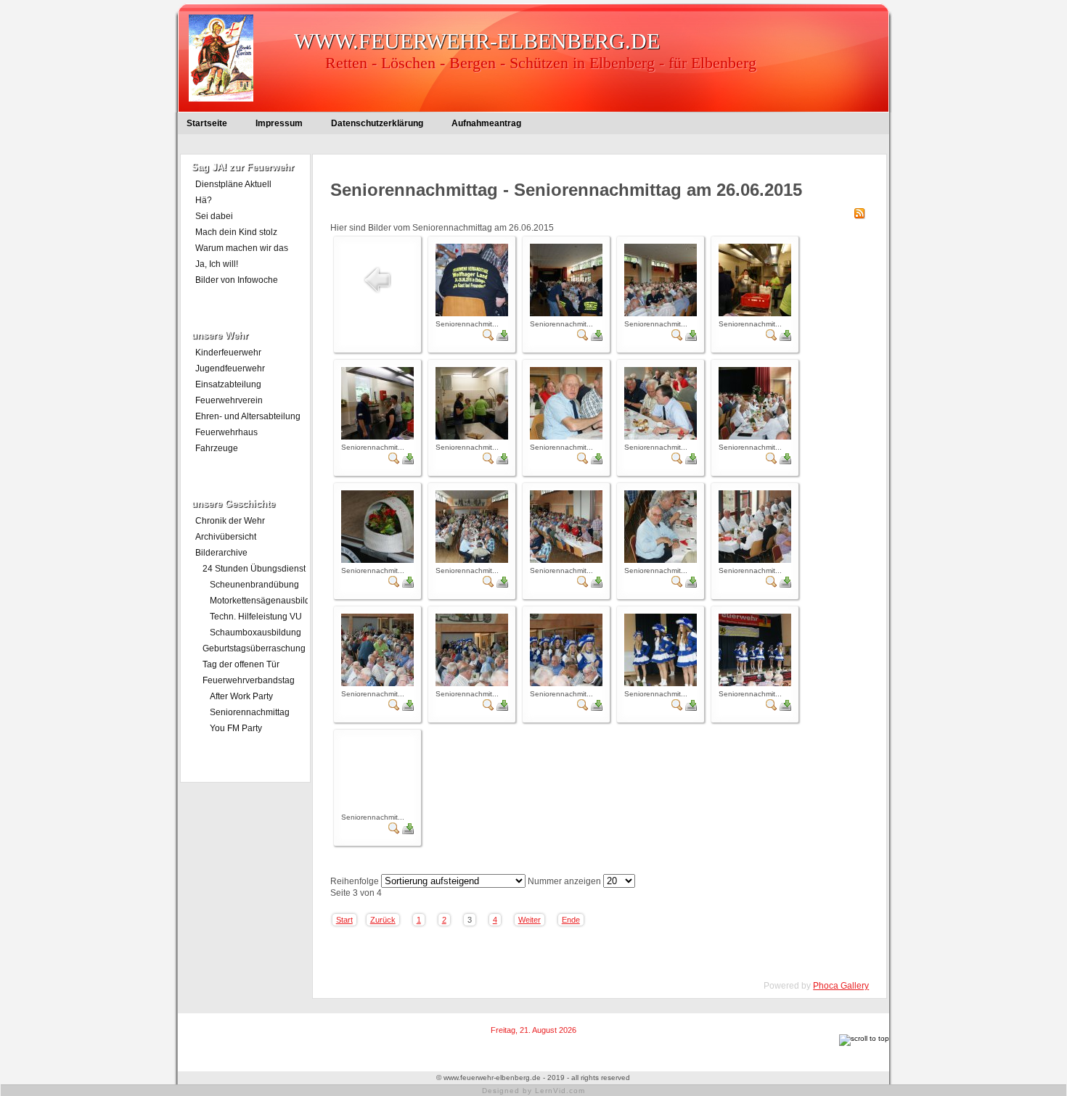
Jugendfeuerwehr (230, 368)
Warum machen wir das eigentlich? (241, 249)
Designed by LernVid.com (533, 1091)
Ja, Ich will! (216, 264)
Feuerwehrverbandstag (249, 680)
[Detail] (488, 338)
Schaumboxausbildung (255, 632)
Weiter (529, 919)
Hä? (203, 200)
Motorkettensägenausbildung (259, 601)
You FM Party (236, 728)
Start (344, 919)
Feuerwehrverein (229, 400)
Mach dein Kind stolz (236, 232)
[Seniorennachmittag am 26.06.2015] (472, 313)
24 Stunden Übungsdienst (254, 569)
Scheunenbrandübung (254, 585)
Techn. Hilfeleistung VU (256, 616)
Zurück (383, 919)
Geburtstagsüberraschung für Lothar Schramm (254, 649)
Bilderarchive (221, 553)
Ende (571, 919)
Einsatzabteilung (228, 384)
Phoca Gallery (841, 986)
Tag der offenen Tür (241, 664)
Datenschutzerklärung (377, 123)
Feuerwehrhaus (226, 432)
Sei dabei (214, 216)
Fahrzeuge (216, 448)
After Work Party (241, 696)
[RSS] (859, 216)
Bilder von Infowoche (236, 280)
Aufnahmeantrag (486, 123)
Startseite (207, 123)
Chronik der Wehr (230, 521)
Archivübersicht (225, 537)
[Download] (502, 338)
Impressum (279, 123)
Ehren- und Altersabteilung (248, 416)
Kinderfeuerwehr (228, 352)
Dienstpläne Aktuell (233, 184)
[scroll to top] (864, 1038)
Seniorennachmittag (250, 712)
